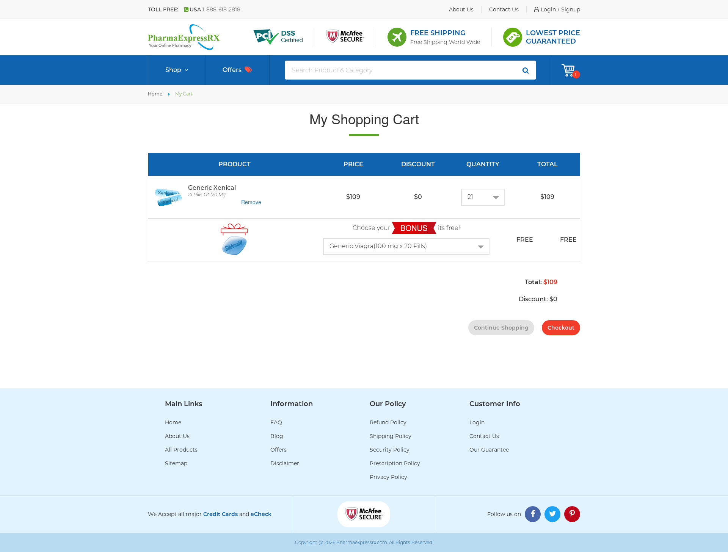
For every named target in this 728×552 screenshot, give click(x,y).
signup (570, 9)
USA (215, 9)
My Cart (184, 94)
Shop (173, 69)
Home (155, 94)
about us (461, 9)
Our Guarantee (489, 449)
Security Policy (390, 449)
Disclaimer (284, 463)
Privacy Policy (388, 477)
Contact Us (484, 436)
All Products (181, 449)
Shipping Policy (390, 436)
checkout (561, 327)
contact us (504, 9)
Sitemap (176, 463)
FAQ (276, 422)
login (548, 9)
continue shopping (501, 327)
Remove (251, 202)
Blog (276, 436)
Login (477, 422)
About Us (177, 436)
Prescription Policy (395, 463)
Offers (232, 69)
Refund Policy (388, 422)
